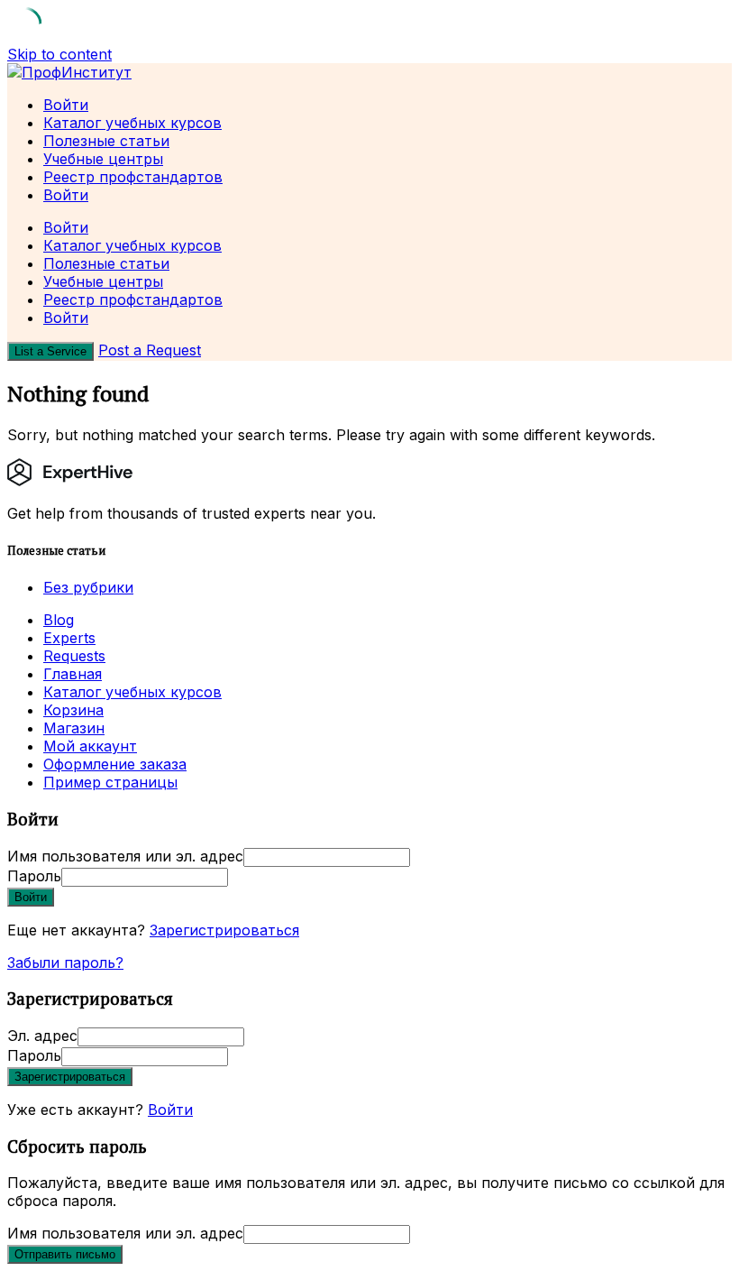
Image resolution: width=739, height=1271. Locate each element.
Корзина (73, 710)
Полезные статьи (106, 141)
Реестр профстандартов (133, 177)
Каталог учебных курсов (132, 123)
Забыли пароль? (65, 962)
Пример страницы (110, 782)
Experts (69, 638)
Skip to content (59, 54)
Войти (170, 1110)
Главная (72, 674)
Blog (58, 620)
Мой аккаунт (90, 746)
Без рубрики (88, 587)
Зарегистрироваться (224, 930)
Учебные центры (103, 159)
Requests (74, 656)
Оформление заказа (115, 764)
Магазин (74, 728)
